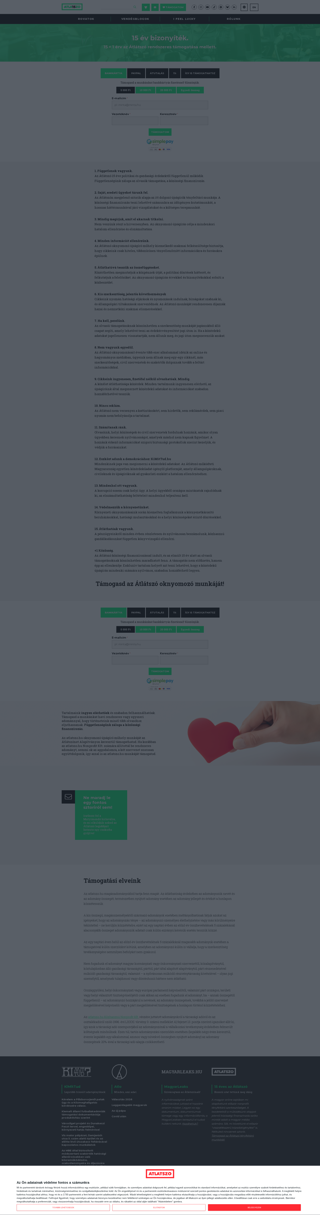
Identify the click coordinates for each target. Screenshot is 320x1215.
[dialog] (160, 1190)
